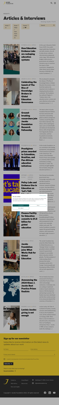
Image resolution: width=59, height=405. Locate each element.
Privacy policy (43, 195)
